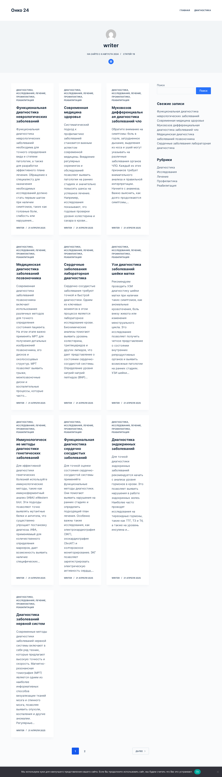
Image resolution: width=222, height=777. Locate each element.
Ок (197, 771)
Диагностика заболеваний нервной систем (30, 619)
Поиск (161, 85)
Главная (185, 10)
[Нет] (217, 772)
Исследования (25, 93)
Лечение (40, 93)
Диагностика (202, 10)
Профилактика (25, 96)
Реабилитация (25, 100)
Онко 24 (20, 10)
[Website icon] (111, 61)
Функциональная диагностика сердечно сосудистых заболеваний (79, 449)
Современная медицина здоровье (76, 112)
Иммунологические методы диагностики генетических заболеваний (31, 449)
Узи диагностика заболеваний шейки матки (126, 269)
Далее (139, 751)
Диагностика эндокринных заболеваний (123, 444)
